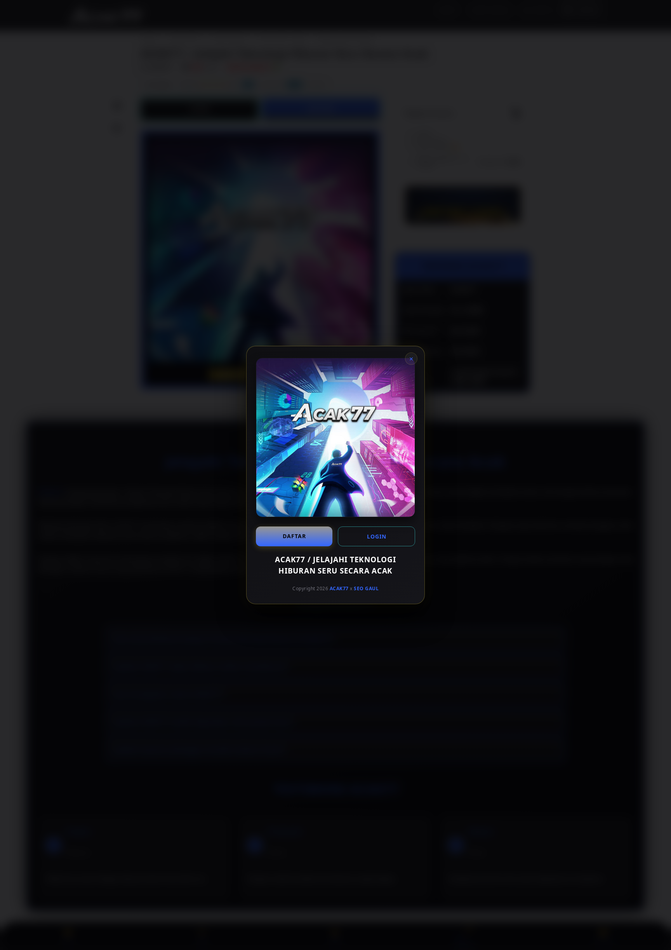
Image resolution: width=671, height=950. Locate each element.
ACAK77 (339, 588)
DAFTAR (294, 536)
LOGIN (376, 536)
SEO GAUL (366, 588)
